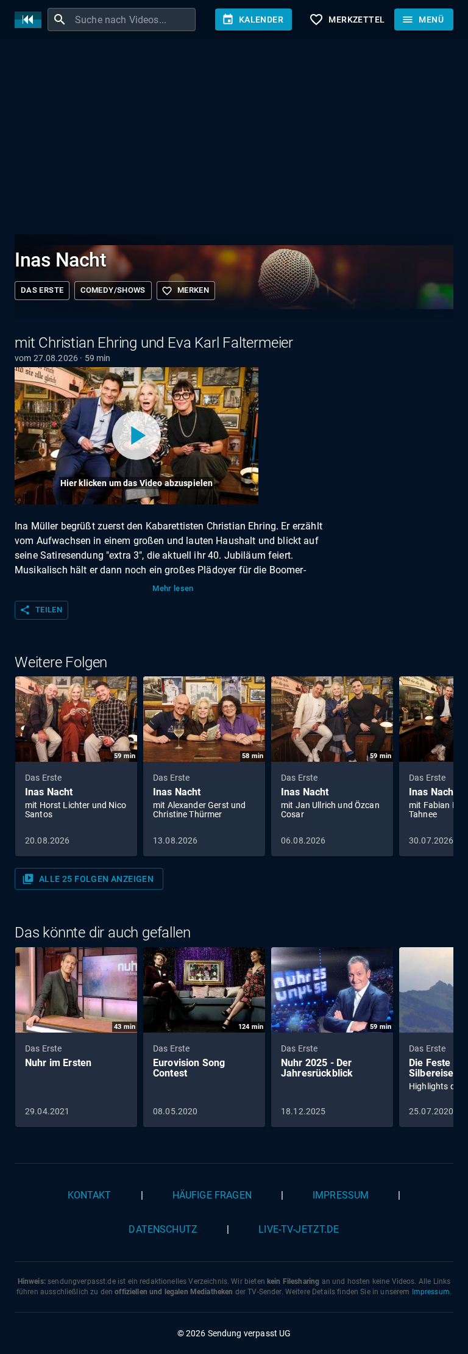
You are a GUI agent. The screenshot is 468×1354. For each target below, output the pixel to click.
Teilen (41, 609)
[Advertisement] (234, 139)
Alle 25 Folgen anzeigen (88, 879)
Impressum (341, 1195)
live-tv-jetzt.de (298, 1229)
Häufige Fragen (212, 1195)
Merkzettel (347, 19)
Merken (185, 290)
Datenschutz (163, 1229)
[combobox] (134, 19)
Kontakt (90, 1195)
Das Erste (42, 290)
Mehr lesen (173, 588)
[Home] (31, 20)
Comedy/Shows (112, 290)
